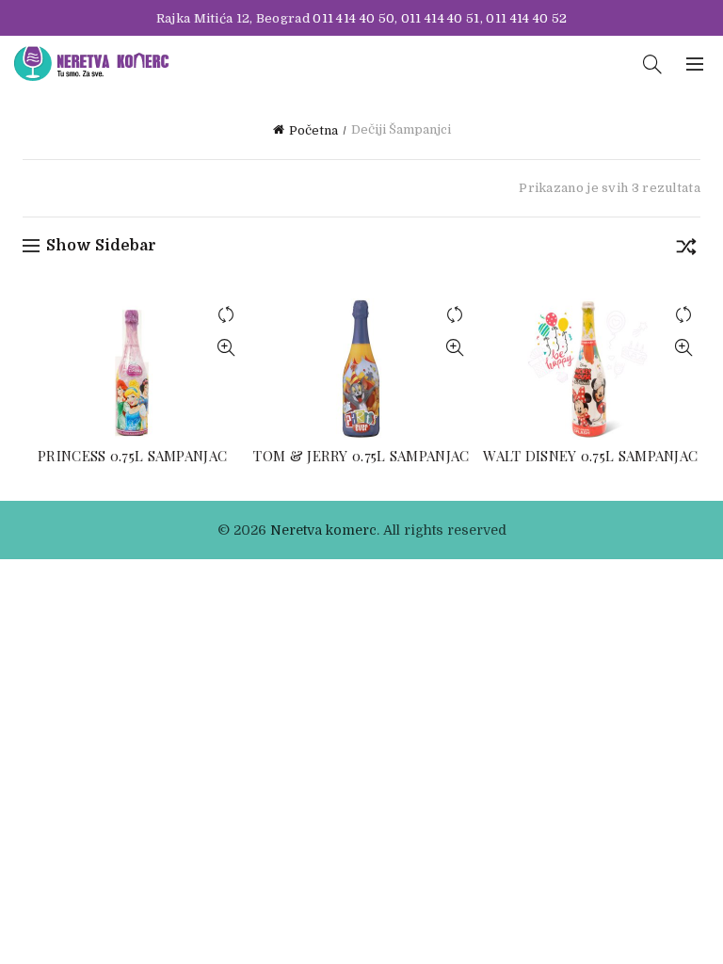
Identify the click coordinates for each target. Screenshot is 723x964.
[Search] (652, 64)
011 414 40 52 (526, 18)
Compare (225, 314)
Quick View (225, 347)
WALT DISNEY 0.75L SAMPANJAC (590, 455)
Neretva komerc (323, 530)
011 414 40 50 (353, 18)
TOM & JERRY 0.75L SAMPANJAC (361, 455)
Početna (313, 130)
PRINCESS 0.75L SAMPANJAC (132, 455)
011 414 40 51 (440, 18)
